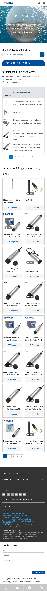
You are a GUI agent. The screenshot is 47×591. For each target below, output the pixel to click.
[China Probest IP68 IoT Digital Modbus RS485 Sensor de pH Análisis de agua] (12, 184)
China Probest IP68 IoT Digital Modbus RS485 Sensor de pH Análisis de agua (28, 103)
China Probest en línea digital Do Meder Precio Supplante (34, 339)
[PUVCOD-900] (34, 187)
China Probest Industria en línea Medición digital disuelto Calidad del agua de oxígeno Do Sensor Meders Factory (34, 408)
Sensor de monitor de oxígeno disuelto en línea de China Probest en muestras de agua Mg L (12, 339)
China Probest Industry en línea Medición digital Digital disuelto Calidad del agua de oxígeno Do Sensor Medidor (28, 135)
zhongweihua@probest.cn (30, 76)
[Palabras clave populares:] (42, 54)
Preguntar (14, 207)
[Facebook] (3, 494)
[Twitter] (12, 494)
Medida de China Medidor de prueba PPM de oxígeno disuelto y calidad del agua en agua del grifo (12, 408)
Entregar (39, 572)
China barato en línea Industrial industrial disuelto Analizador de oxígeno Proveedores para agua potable (11, 304)
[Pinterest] (24, 494)
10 (32, 157)
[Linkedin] (8, 494)
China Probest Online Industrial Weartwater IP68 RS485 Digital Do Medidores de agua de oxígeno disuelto (11, 373)
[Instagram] (20, 494)
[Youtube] (16, 494)
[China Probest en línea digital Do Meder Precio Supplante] (34, 325)
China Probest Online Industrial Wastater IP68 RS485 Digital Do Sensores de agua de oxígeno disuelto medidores (34, 373)
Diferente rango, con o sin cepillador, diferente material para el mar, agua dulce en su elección (27, 123)
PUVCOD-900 (18, 113)
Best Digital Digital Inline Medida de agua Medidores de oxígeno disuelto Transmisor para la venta (27, 147)
